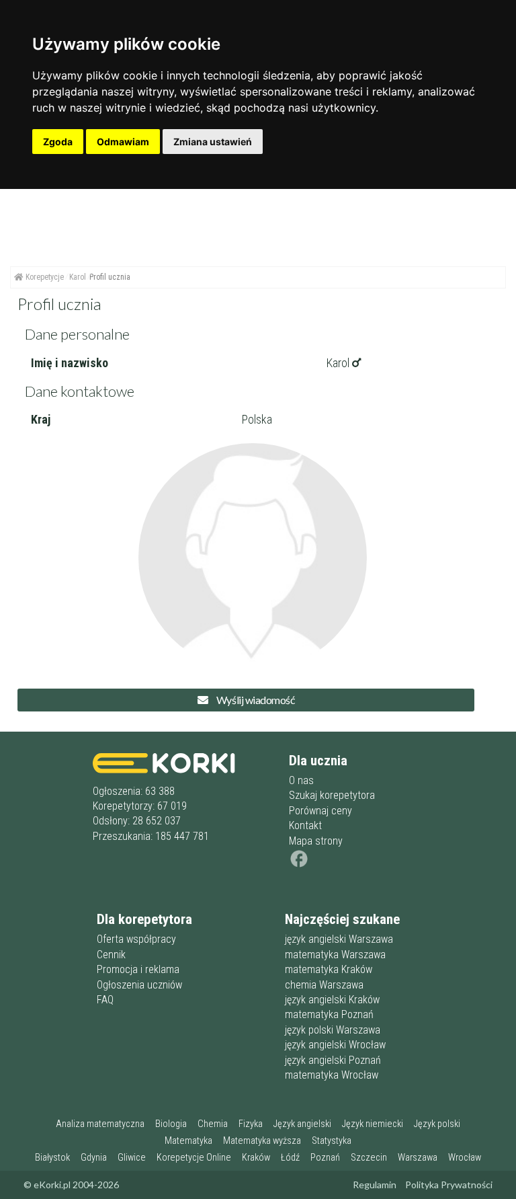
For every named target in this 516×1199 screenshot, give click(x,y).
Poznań (325, 1157)
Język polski (437, 1124)
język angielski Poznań (333, 1060)
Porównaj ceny (320, 810)
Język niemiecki (372, 1124)
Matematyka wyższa (262, 1141)
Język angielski (302, 1124)
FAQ (105, 999)
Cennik (111, 954)
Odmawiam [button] (123, 141)
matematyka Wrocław (331, 1075)
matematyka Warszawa (335, 954)
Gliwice (132, 1157)
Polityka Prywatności (448, 1184)
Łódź (290, 1157)
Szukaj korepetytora (332, 795)
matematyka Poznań (329, 1014)
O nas (301, 780)
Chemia (213, 1124)
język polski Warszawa (332, 1029)
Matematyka (188, 1141)
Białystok (52, 1157)
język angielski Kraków (332, 999)
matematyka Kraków (328, 969)
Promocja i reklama (138, 969)
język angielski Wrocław (335, 1044)
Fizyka (251, 1124)
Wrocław (464, 1157)
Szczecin (369, 1157)
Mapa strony (316, 841)
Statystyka (331, 1141)
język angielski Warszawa (339, 939)
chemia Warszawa (324, 984)
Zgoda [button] (58, 141)
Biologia (171, 1124)
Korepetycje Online (194, 1157)
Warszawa (417, 1157)
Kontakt (305, 825)
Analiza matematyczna (100, 1124)
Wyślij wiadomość (254, 699)
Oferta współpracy (136, 939)
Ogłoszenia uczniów (139, 984)
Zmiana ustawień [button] (212, 141)
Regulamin (374, 1184)
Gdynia (94, 1157)
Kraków (256, 1157)
